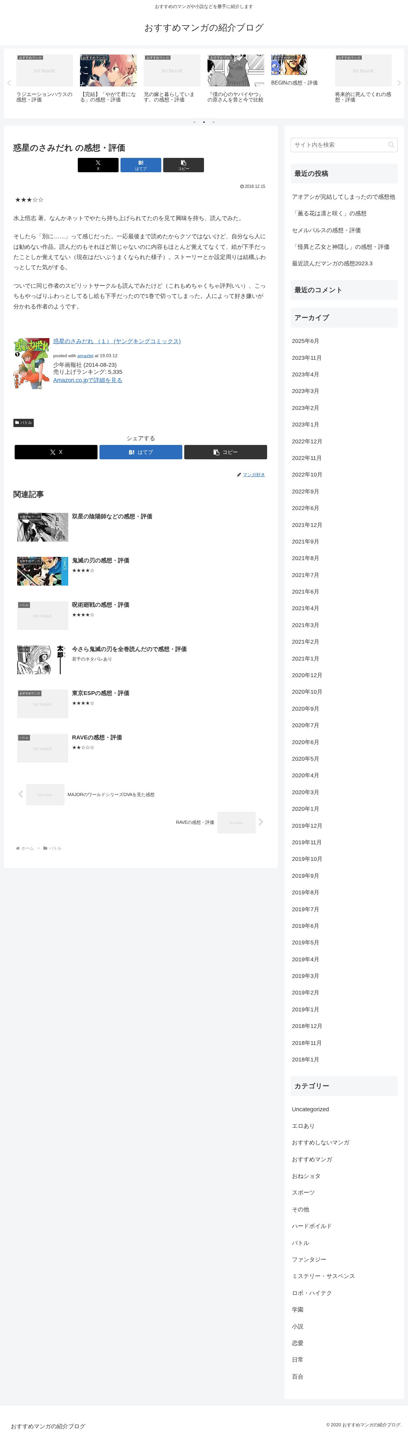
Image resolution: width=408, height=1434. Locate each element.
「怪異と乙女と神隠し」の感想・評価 (341, 247)
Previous (8, 83)
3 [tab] (213, 122)
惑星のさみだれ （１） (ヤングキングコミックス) (117, 341)
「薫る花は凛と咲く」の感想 (329, 213)
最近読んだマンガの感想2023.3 (332, 263)
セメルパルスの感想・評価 (326, 230)
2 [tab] (204, 122)
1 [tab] (194, 122)
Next (399, 83)
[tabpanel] (45, 82)
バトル (26, 422)
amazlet (85, 355)
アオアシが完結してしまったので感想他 (343, 197)
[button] (183, 165)
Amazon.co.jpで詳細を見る (87, 380)
